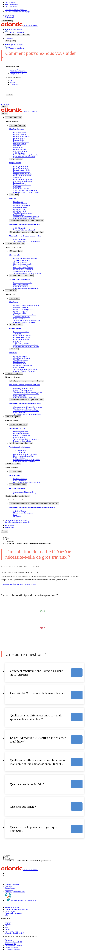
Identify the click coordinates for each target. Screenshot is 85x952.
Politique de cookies (11, 947)
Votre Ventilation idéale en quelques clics (26, 460)
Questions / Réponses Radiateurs (24, 157)
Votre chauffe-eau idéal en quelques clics (26, 320)
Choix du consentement (12, 949)
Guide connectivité (19, 481)
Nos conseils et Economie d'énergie (16, 909)
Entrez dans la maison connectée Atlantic (26, 482)
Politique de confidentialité (13, 946)
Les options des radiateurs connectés (25, 494)
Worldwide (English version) (14, 933)
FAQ (6, 915)
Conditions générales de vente (15, 892)
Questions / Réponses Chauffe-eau (24, 322)
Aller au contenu (10, 2)
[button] (13, 117)
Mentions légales (10, 944)
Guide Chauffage (19, 153)
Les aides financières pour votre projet (17, 12)
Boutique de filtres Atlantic (22, 441)
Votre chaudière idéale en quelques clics (26, 217)
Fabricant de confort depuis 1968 (16, 10)
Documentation (10, 911)
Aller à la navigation (11, 4)
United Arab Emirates (12, 931)
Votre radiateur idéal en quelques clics (25, 155)
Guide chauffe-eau (19, 318)
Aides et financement (12, 907)
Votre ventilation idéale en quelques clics (26, 439)
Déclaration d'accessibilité (13, 942)
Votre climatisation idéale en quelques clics (27, 241)
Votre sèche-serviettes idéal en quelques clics (27, 273)
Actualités (8, 886)
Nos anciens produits (12, 884)
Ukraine (7, 929)
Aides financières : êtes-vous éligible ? (25, 190)
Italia (6, 925)
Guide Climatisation (19, 228)
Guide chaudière (18, 215)
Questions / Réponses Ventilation (24, 462)
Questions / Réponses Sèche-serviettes (25, 288)
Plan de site (8, 940)
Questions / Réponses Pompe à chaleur (26, 192)
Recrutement (9, 890)
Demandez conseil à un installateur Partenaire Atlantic (18, 584)
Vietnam (7, 924)
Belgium (8, 922)
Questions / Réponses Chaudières (24, 218)
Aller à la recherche (11, 6)
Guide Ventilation (19, 437)
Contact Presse (10, 888)
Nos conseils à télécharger (13, 913)
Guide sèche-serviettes (20, 286)
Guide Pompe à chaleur (21, 188)
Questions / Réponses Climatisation (24, 230)
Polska (7, 927)
